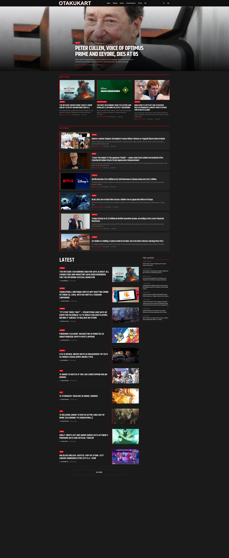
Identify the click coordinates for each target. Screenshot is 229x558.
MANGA (94, 134)
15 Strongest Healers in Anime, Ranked (78, 396)
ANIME (94, 153)
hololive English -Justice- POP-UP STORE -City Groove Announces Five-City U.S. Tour (81, 457)
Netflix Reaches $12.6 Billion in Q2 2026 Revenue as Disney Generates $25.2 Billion (124, 179)
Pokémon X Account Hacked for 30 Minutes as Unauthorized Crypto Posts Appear (81, 335)
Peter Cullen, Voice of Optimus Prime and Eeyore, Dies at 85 (109, 51)
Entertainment (130, 3)
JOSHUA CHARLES (98, 207)
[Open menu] (168, 3)
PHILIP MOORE (97, 167)
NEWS (61, 451)
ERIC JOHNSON (97, 246)
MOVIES (78, 42)
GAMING (62, 101)
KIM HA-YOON (97, 146)
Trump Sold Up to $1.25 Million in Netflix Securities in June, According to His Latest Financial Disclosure (128, 220)
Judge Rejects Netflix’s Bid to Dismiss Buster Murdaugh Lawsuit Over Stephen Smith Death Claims (150, 108)
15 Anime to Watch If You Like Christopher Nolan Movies (83, 376)
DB (145, 3)
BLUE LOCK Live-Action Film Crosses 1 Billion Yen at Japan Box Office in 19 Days (122, 199)
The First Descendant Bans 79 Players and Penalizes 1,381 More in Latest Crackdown (114, 106)
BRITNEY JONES (81, 64)
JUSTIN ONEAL (97, 228)
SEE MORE (99, 472)
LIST (61, 370)
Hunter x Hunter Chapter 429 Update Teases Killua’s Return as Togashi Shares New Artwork (128, 138)
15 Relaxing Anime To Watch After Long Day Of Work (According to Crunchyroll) (82, 416)
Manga (115, 3)
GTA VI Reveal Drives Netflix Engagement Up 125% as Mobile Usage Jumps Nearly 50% (83, 355)
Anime (122, 3)
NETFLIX (137, 101)
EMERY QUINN (102, 116)
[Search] (164, 3)
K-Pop (140, 3)
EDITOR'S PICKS (102, 101)
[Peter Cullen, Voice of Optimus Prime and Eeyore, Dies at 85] (114, 38)
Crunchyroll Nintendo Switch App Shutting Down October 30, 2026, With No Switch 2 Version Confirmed (83, 294)
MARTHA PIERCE (66, 114)
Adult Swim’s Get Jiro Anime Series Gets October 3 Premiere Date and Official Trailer (83, 436)
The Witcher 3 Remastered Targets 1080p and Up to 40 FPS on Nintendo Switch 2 (75, 106)
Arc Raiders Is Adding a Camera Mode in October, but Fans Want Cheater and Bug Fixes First (127, 241)
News (108, 3)
